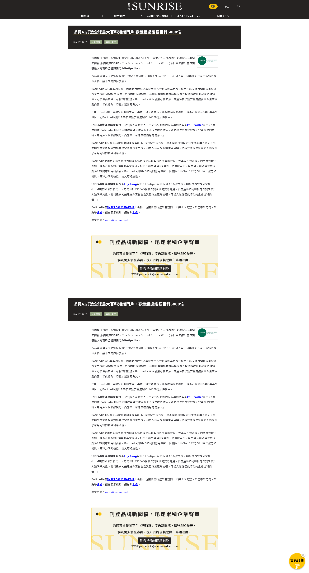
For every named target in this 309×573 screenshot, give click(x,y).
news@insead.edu (117, 220)
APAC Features (189, 16)
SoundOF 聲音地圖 (154, 16)
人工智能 (95, 42)
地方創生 (120, 16)
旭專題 (85, 16)
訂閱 (213, 6)
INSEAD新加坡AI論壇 (121, 207)
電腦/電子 (111, 42)
